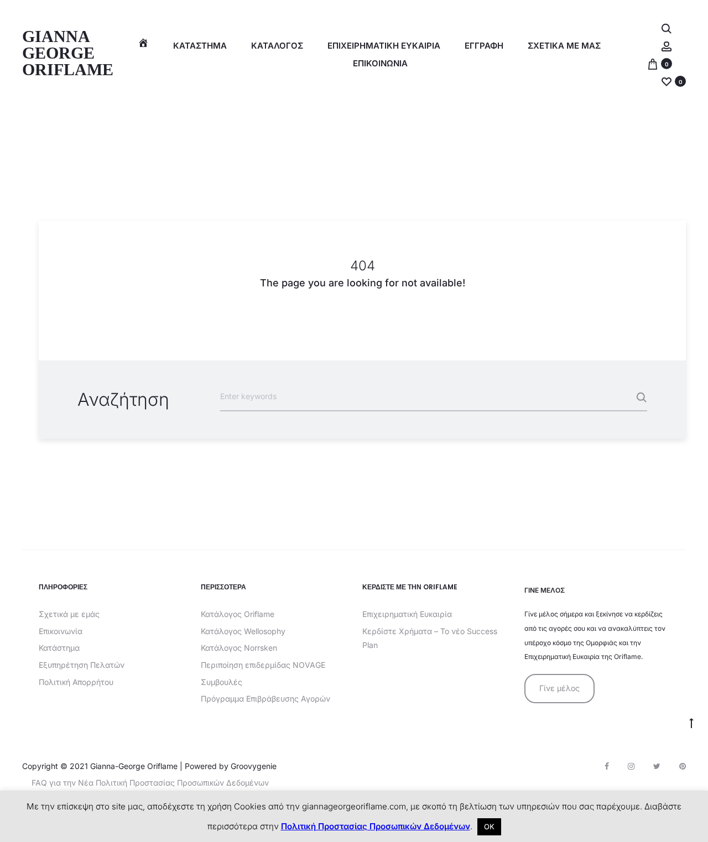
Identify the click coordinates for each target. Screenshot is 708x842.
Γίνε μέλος (559, 688)
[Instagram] (631, 766)
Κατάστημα (200, 45)
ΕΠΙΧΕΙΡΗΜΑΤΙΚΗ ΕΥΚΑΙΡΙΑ (383, 45)
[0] (652, 63)
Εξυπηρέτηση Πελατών (81, 665)
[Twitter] (656, 766)
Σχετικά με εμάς (69, 614)
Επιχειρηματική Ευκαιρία (407, 614)
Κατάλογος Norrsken (239, 647)
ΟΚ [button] (489, 826)
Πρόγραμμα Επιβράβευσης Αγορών (265, 698)
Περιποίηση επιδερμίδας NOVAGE (263, 665)
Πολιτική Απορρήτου (76, 682)
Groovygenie (254, 766)
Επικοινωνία (60, 631)
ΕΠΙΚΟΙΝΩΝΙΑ (380, 63)
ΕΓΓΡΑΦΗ (484, 45)
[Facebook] (607, 766)
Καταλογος (277, 45)
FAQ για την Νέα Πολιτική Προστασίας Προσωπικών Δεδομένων (150, 782)
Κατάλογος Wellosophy (243, 631)
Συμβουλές (221, 682)
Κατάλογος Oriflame (237, 614)
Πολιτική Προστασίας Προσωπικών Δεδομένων (375, 826)
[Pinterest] (682, 766)
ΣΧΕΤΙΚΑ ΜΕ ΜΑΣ (564, 45)
